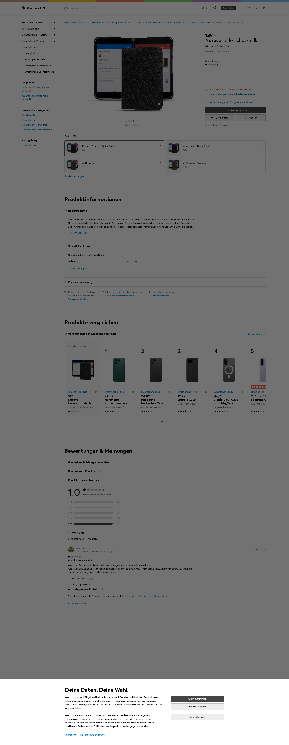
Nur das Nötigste (197, 706)
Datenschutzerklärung (92, 734)
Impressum (71, 734)
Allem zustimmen (197, 698)
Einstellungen (197, 716)
